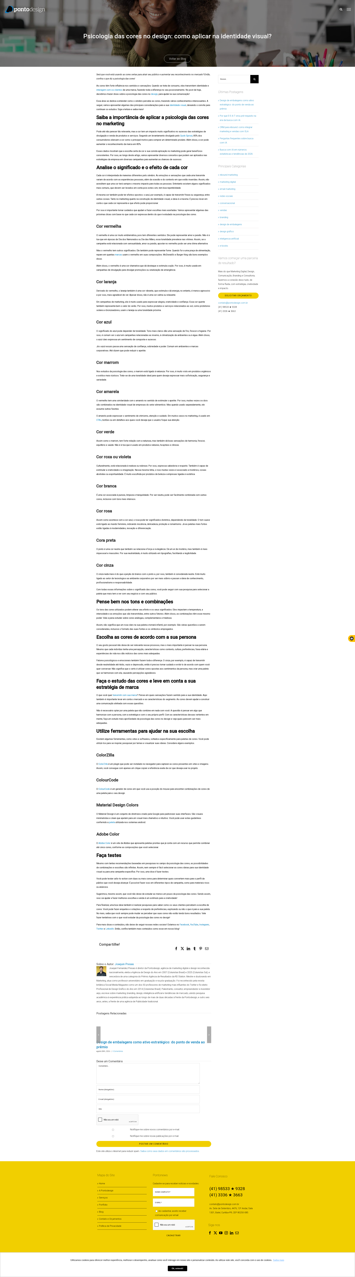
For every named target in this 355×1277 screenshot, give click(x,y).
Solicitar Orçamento (238, 295)
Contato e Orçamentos (110, 1213)
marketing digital (228, 182)
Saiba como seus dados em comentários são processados (169, 1145)
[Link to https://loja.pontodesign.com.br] (352, 638)
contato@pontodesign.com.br (233, 303)
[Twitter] (215, 1227)
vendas (223, 210)
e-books (224, 245)
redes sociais (226, 196)
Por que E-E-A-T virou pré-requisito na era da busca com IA (142, 1042)
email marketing (227, 189)
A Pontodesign (106, 1185)
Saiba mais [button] (278, 1260)
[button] (98, 1032)
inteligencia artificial (229, 238)
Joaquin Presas (124, 964)
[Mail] (237, 1227)
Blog (101, 1206)
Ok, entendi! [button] (177, 1268)
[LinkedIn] (231, 1227)
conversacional (227, 203)
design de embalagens (231, 224)
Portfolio (103, 1199)
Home (102, 1178)
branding (224, 217)
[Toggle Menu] (348, 9)
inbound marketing (229, 175)
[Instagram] (226, 1227)
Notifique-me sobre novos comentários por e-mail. (155, 1124)
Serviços (103, 1192)
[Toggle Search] (341, 9)
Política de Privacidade (110, 1220)
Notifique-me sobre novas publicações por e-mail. (154, 1130)
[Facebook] (210, 1227)
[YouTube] (220, 1227)
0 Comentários (117, 1046)
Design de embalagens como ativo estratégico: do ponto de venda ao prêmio (237, 104)
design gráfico (227, 231)
